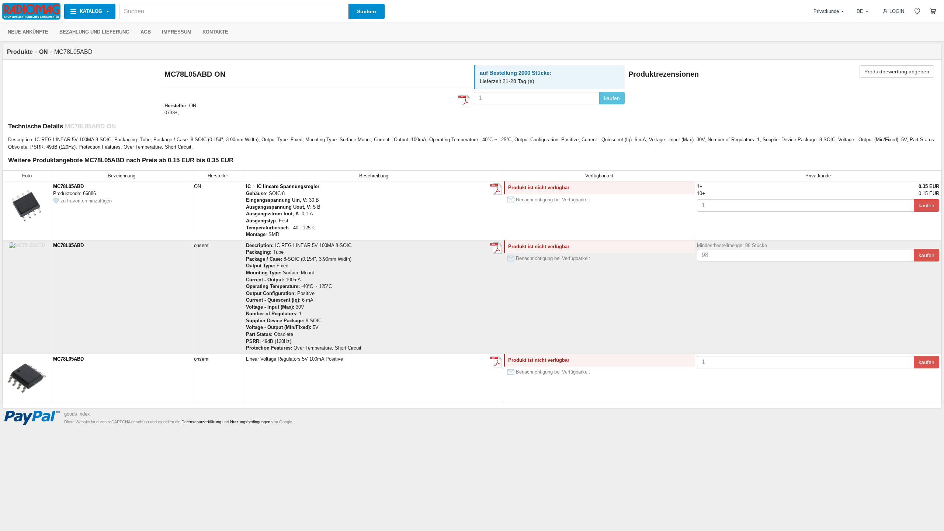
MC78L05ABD (68, 186)
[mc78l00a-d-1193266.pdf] (496, 189)
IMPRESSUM (176, 32)
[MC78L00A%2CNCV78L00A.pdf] (464, 101)
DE (860, 11)
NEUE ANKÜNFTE (28, 32)
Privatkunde (826, 11)
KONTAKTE (215, 32)
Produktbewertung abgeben (896, 71)
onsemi (201, 245)
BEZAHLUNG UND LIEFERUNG (94, 32)
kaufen (612, 98)
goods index (77, 414)
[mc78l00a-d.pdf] (496, 362)
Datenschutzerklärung (201, 422)
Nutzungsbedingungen (250, 422)
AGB (145, 32)
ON (192, 105)
